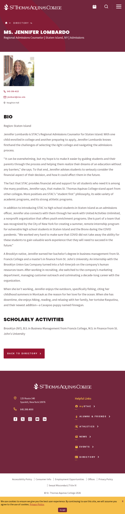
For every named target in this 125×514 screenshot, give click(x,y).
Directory (87, 457)
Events (84, 446)
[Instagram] (30, 419)
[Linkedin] (44, 419)
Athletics (87, 426)
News (83, 436)
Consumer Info (43, 479)
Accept (62, 510)
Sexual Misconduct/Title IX (62, 485)
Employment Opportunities (69, 479)
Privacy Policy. (37, 504)
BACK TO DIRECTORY (23, 353)
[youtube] (37, 419)
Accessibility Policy (22, 479)
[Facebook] (15, 419)
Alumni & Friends (93, 416)
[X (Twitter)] (23, 419)
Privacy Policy (105, 479)
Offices (91, 479)
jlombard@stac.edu (16, 97)
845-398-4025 (13, 91)
